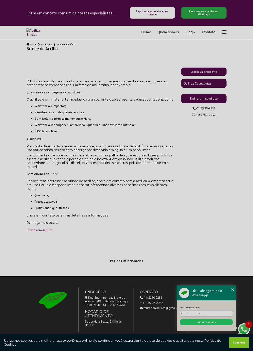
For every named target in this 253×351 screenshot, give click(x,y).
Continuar (239, 342)
